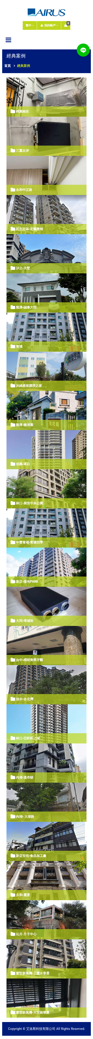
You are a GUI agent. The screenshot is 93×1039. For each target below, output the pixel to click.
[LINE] (83, 50)
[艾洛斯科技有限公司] (46, 11)
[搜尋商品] (85, 39)
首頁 (7, 66)
